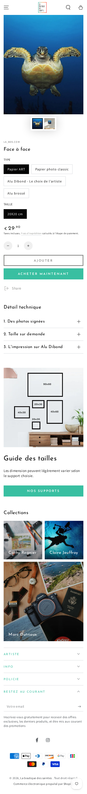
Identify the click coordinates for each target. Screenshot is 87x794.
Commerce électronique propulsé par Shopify (43, 784)
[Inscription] (80, 706)
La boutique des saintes (36, 778)
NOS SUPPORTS (43, 491)
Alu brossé (16, 193)
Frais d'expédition (31, 233)
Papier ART (16, 169)
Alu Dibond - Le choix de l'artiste (34, 181)
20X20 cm (15, 214)
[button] (68, 7)
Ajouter (43, 260)
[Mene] (6, 7)
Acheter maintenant (43, 274)
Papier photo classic (52, 169)
